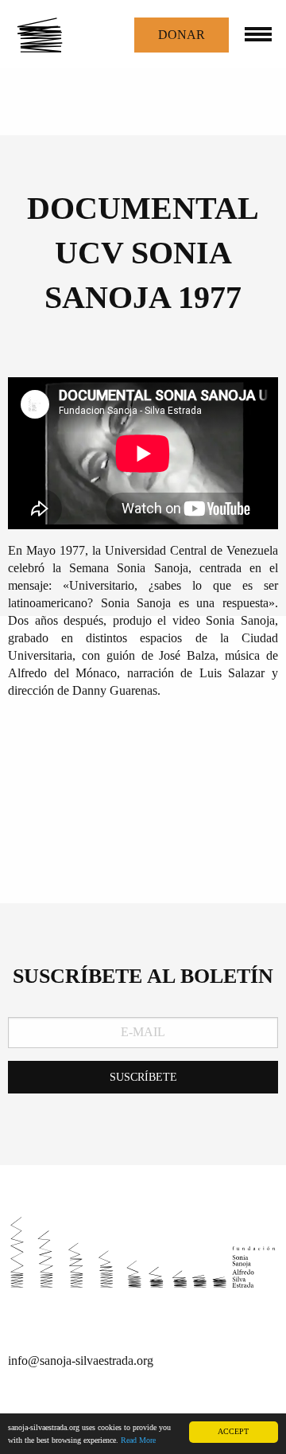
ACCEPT (233, 1431)
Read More (138, 1440)
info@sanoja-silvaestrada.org (80, 1360)
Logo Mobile (55, 35)
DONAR (181, 34)
